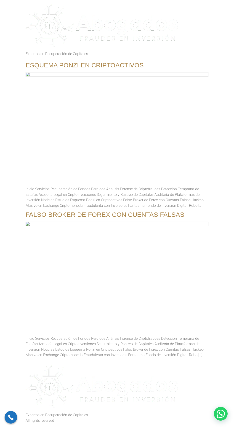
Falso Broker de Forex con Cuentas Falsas (105, 214)
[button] (221, 414)
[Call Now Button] (11, 417)
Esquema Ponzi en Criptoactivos (85, 65)
